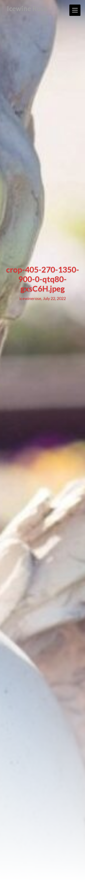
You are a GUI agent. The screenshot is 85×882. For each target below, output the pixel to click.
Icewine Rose (27, 8)
